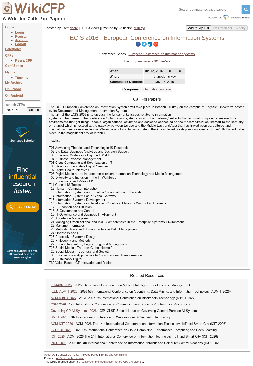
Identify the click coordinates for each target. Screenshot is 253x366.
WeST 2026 (59, 317)
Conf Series (14, 66)
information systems (157, 89)
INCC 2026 (58, 343)
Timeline (21, 77)
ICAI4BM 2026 (61, 285)
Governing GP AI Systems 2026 (74, 311)
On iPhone (13, 89)
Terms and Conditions (114, 354)
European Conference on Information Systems (162, 54)
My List (10, 72)
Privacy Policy (89, 354)
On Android (14, 95)
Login (19, 32)
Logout (20, 44)
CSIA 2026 (58, 304)
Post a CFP (23, 60)
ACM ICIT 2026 (62, 323)
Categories (13, 49)
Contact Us (64, 354)
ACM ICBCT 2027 (63, 298)
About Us (49, 354)
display (139, 28)
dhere (74, 28)
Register (21, 36)
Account (21, 40)
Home (9, 27)
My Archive (13, 82)
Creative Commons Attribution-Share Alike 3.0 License (111, 361)
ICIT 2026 (58, 336)
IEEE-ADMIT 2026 (64, 291)
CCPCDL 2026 (61, 330)
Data (76, 354)
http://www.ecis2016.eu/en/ (151, 61)
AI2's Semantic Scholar (70, 358)
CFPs (9, 55)
